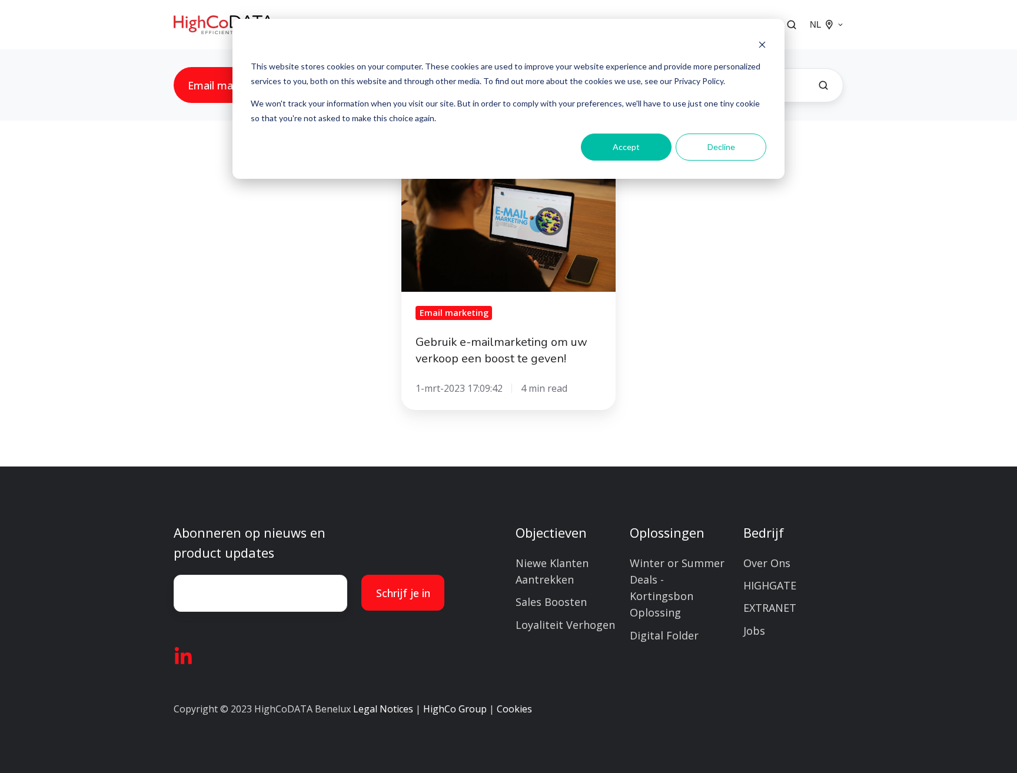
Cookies (514, 708)
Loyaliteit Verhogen (565, 625)
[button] (791, 25)
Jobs (754, 631)
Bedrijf (763, 532)
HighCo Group (455, 708)
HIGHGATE (769, 585)
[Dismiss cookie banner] (762, 44)
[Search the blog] (823, 85)
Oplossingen (667, 532)
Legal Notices (383, 708)
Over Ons (766, 563)
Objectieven (551, 532)
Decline (721, 147)
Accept (626, 147)
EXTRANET (769, 608)
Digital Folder (664, 635)
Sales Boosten (551, 602)
